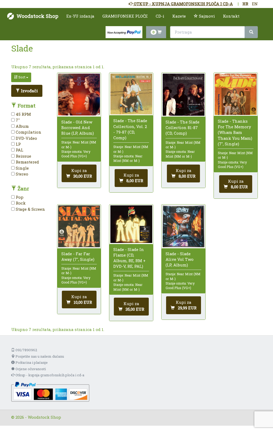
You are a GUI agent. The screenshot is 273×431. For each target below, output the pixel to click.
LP (18, 144)
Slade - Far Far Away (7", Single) (77, 256)
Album (22, 126)
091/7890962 (26, 350)
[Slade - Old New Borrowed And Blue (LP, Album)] (79, 94)
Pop (19, 197)
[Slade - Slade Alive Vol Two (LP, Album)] (183, 226)
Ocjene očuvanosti (30, 368)
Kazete (179, 16)
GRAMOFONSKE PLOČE (125, 16)
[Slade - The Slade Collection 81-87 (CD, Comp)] (183, 94)
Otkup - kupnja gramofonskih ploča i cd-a (49, 375)
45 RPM (23, 114)
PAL (19, 150)
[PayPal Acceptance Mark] (50, 391)
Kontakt (231, 16)
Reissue (23, 156)
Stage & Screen (30, 209)
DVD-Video (26, 138)
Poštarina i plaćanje (31, 362)
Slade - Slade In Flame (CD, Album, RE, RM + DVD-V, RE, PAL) (129, 258)
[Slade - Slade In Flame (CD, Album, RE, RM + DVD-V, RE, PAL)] (131, 224)
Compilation (28, 132)
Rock (20, 203)
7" (17, 120)
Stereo (21, 174)
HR (245, 3)
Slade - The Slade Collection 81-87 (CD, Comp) (182, 127)
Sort (22, 77)
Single (22, 168)
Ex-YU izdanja (80, 16)
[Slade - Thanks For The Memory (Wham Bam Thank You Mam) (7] (235, 94)
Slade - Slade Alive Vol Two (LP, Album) (180, 259)
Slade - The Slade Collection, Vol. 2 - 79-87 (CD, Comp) (130, 129)
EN (255, 3)
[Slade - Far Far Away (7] (79, 226)
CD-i (160, 16)
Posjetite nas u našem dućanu (39, 356)
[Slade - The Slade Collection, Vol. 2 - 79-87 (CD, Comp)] (131, 94)
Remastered (27, 162)
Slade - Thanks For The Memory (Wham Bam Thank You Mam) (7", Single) (235, 132)
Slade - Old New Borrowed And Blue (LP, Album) (77, 127)
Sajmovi (206, 16)
